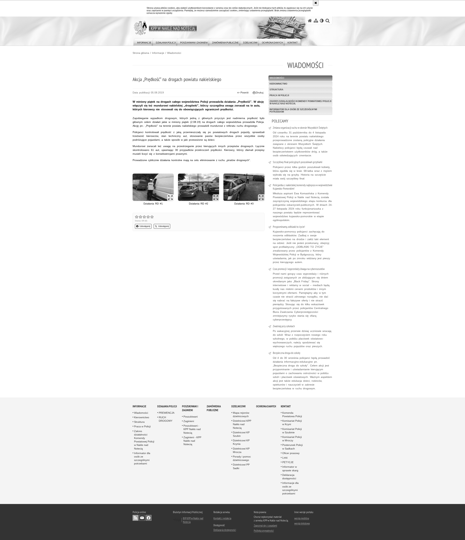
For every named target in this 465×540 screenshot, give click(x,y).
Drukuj (259, 92)
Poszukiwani (190, 416)
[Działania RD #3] (243, 187)
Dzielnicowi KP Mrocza (241, 450)
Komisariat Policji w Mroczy (292, 438)
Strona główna (141, 52)
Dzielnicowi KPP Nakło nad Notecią (242, 424)
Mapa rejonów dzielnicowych (241, 414)
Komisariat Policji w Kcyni (292, 422)
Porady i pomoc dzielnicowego (242, 458)
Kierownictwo (278, 84)
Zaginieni (188, 421)
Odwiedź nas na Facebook (148, 518)
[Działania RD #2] (198, 187)
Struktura (276, 89)
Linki (285, 457)
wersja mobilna (301, 518)
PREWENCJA (166, 412)
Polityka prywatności (264, 530)
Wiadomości (174, 52)
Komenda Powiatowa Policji (292, 414)
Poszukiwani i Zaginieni (190, 408)
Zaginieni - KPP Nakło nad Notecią (192, 441)
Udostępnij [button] (145, 226)
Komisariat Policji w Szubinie (292, 430)
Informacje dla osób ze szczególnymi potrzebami (290, 488)
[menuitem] (144, 42)
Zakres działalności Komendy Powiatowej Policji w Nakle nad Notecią (300, 102)
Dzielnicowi (238, 406)
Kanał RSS (135, 518)
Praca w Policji (279, 95)
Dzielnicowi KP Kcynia (241, 442)
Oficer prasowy (291, 453)
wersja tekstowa (302, 523)
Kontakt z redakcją (222, 518)
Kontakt (286, 406)
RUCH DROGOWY (165, 419)
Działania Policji (167, 406)
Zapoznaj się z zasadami (265, 525)
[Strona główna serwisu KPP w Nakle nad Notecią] (310, 20)
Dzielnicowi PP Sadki (241, 466)
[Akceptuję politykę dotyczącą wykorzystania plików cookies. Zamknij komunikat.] (315, 3)
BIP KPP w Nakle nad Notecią (193, 520)
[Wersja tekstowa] (322, 20)
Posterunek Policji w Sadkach (292, 446)
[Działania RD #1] (153, 187)
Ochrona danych (266, 406)
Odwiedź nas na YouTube (142, 518)
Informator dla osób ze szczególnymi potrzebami (293, 110)
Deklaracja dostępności (289, 476)
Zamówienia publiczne (214, 408)
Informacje (158, 52)
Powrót (244, 92)
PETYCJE (288, 462)
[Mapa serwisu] (316, 20)
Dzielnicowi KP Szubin (241, 434)
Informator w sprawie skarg (290, 468)
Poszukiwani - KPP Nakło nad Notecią (192, 429)
